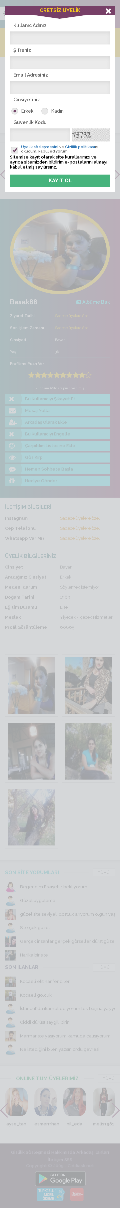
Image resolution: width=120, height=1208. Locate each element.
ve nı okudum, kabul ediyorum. (59, 149)
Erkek (27, 111)
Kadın (57, 111)
